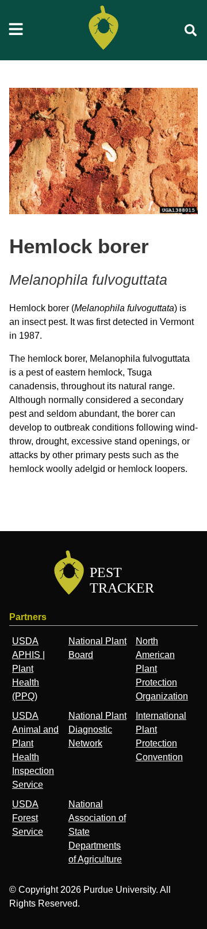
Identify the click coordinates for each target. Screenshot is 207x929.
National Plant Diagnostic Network (97, 729)
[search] (191, 30)
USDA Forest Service (27, 818)
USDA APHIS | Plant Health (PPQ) (28, 668)
